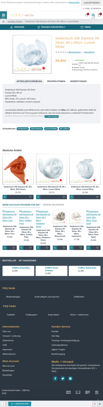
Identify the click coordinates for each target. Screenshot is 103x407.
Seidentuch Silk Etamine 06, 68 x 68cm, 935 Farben (18, 188)
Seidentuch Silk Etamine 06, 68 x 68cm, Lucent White (51, 188)
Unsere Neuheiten (53, 205)
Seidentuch (23, 129)
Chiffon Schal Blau (21, 268)
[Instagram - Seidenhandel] (70, 378)
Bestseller (9, 261)
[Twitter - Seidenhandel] (62, 378)
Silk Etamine (36, 129)
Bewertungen (78, 81)
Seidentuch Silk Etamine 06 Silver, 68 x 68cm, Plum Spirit (93, 232)
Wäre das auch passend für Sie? (21, 205)
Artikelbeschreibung (29, 81)
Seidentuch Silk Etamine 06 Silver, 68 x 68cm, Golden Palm (26, 232)
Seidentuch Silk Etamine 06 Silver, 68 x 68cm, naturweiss (76, 231)
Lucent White (51, 129)
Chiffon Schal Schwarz (51, 269)
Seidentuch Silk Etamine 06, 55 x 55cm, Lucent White (85, 188)
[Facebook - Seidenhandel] (55, 378)
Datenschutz (74, 2)
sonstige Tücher (15, 21)
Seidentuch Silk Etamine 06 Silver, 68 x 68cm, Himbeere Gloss (43, 235)
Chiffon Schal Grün (87, 268)
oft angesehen (27, 261)
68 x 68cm (64, 129)
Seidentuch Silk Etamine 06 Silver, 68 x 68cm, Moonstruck (60, 231)
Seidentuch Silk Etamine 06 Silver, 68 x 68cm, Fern (9, 230)
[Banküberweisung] (97, 392)
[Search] (92, 15)
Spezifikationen (56, 81)
